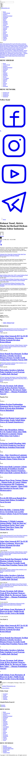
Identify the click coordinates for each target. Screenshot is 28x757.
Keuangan (5, 34)
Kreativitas (5, 36)
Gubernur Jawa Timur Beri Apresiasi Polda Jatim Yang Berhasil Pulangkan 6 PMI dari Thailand (13, 255)
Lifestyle (5, 38)
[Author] (2, 234)
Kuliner (5, 37)
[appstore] (2, 705)
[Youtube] (14, 187)
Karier (4, 33)
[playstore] (2, 706)
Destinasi (5, 22)
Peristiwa (5, 14)
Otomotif (5, 28)
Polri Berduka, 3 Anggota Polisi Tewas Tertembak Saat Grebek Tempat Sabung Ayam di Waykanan (13, 512)
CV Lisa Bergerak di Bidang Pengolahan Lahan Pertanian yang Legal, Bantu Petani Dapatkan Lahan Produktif (13, 279)
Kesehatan (5, 17)
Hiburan (5, 29)
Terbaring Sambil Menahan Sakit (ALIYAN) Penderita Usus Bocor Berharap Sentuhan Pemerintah (13, 445)
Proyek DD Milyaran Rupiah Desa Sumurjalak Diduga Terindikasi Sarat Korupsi (13, 500)
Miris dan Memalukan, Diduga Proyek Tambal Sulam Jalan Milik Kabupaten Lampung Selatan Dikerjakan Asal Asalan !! (13, 433)
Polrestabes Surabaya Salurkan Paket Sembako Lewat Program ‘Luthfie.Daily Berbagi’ (12, 50)
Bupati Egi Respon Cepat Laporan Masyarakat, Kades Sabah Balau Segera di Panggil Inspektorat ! (13, 420)
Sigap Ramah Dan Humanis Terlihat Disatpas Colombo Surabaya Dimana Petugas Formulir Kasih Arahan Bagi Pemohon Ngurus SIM (14, 47)
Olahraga (5, 21)
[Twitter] (0, 131)
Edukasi (5, 18)
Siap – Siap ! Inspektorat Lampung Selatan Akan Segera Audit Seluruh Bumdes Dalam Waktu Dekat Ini (13, 457)
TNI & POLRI (6, 13)
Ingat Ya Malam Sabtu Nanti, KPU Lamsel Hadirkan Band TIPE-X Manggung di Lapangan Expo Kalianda (14, 275)
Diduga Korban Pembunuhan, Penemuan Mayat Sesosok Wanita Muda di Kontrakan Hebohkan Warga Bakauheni (13, 407)
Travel (4, 40)
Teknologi (5, 24)
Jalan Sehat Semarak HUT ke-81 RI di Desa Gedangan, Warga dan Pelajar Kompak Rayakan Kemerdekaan (13, 44)
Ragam (4, 25)
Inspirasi (5, 32)
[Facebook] (14, 129)
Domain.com (6, 92)
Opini (4, 30)
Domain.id (5, 96)
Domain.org (6, 95)
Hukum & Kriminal (7, 16)
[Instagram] (14, 159)
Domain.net (6, 94)
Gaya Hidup (6, 26)
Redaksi (2, 236)
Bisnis (4, 20)
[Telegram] (14, 215)
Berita (4, 11)
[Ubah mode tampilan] (1, 5)
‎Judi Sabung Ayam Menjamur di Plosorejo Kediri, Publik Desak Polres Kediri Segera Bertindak (12, 56)
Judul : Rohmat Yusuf (8, 322)
